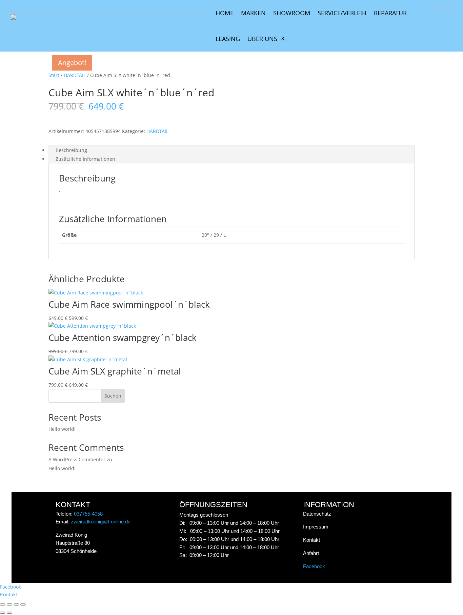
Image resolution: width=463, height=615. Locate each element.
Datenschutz (317, 514)
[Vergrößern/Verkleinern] (2, 604)
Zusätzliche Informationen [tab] (85, 159)
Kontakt (311, 540)
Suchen (112, 395)
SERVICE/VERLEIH (342, 13)
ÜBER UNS (262, 39)
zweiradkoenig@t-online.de (100, 521)
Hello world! (62, 429)
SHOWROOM (291, 13)
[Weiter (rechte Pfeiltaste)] (9, 613)
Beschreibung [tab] (71, 150)
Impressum (315, 527)
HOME (225, 13)
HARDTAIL (75, 75)
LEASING (228, 39)
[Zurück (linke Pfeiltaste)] (2, 613)
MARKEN (253, 13)
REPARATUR (390, 13)
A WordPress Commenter (76, 459)
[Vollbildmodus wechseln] (9, 604)
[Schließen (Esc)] (23, 604)
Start (53, 75)
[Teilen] (16, 604)
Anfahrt (311, 553)
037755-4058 (88, 514)
